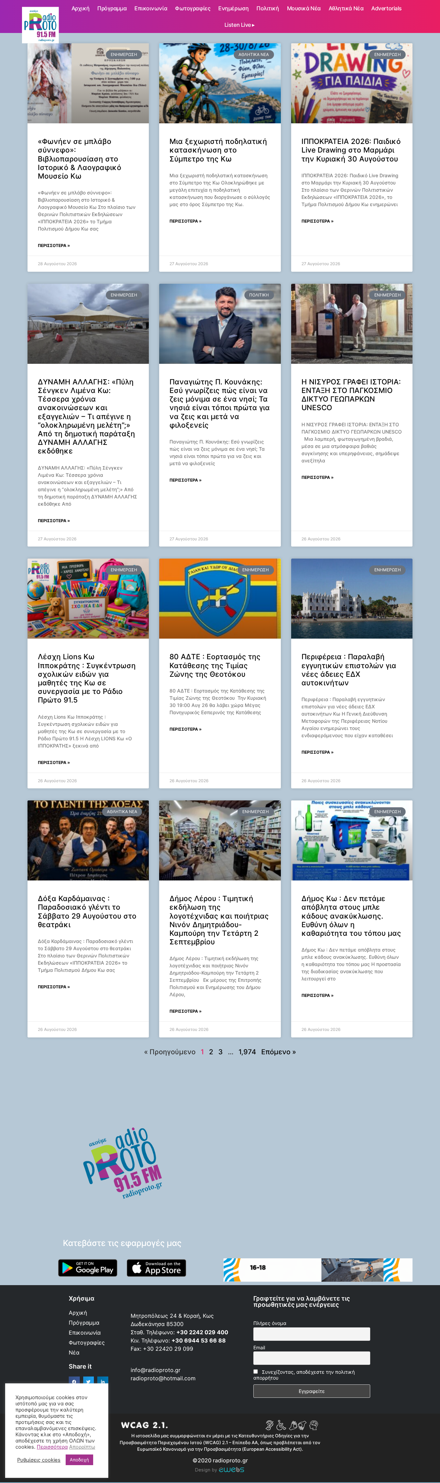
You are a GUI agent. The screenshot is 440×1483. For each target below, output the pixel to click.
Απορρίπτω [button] (82, 1447)
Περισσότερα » (54, 245)
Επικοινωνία (150, 8)
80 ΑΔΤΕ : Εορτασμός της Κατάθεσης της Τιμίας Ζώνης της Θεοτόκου (215, 665)
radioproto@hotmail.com (164, 1378)
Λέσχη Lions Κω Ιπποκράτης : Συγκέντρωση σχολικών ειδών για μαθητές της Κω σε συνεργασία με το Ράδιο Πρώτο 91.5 (87, 678)
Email (259, 1347)
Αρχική (80, 8)
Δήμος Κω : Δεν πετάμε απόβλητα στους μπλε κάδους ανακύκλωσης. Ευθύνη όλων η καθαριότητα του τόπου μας (351, 915)
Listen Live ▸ (239, 24)
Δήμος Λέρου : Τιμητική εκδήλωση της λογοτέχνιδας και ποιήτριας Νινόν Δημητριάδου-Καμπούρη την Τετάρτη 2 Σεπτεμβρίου (219, 920)
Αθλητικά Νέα (346, 8)
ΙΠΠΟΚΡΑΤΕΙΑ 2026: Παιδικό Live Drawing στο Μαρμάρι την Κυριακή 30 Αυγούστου (351, 150)
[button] (74, 1382)
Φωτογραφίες (192, 8)
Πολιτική (267, 8)
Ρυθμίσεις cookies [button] (38, 1460)
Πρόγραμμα (111, 8)
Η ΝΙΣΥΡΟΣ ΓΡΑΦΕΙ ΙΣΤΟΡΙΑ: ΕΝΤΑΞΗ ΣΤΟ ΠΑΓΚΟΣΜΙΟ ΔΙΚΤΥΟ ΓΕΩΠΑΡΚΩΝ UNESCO (351, 395)
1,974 (247, 1052)
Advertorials (386, 8)
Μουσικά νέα (304, 8)
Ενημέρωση (233, 8)
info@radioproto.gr (155, 1370)
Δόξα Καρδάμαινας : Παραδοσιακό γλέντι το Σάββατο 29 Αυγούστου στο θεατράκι (87, 911)
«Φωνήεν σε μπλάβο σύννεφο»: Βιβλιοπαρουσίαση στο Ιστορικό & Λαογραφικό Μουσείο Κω (79, 158)
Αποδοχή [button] (79, 1459)
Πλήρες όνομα (269, 1323)
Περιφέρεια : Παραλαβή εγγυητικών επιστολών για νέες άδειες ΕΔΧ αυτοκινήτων (348, 669)
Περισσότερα (52, 1447)
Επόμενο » (278, 1052)
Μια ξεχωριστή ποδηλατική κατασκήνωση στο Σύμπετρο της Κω (218, 150)
